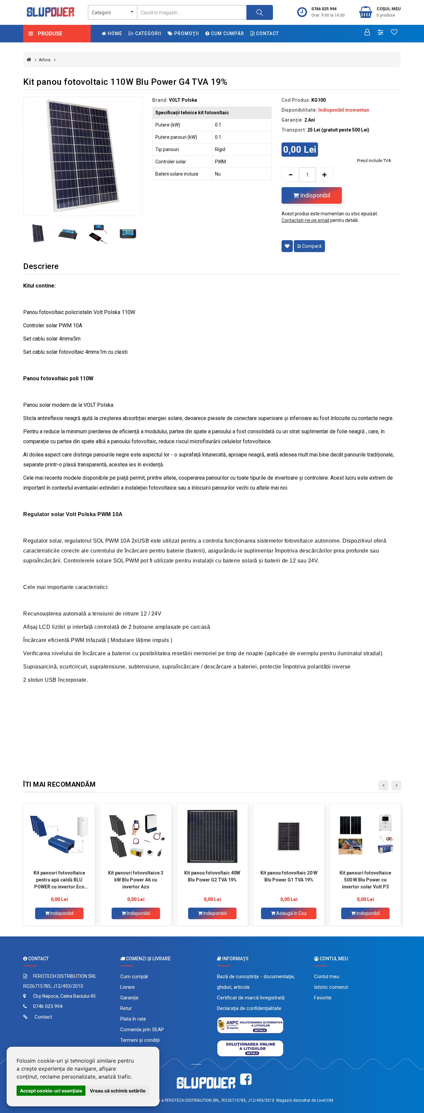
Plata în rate (133, 1019)
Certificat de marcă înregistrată (251, 998)
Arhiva (44, 60)
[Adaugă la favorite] (287, 246)
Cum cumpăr (227, 33)
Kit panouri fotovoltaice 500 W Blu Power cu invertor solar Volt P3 (365, 879)
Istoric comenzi (331, 987)
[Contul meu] (367, 32)
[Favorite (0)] (394, 32)
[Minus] (290, 174)
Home (114, 33)
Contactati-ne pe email (305, 220)
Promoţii (186, 33)
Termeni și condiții (140, 1040)
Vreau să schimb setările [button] (117, 1090)
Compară (311, 246)
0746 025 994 (324, 8)
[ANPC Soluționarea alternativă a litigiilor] (250, 1025)
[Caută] (259, 12)
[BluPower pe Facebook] (245, 1079)
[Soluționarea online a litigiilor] (250, 1048)
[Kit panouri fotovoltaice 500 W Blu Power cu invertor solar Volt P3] (365, 836)
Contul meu (326, 977)
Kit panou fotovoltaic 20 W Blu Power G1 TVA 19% (288, 876)
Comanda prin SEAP (142, 1030)
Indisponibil (314, 195)
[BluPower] (50, 12)
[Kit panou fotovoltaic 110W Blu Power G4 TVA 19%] (82, 156)
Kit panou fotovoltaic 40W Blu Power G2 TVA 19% (212, 876)
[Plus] (324, 174)
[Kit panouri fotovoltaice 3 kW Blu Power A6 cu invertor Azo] (135, 836)
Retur (126, 1008)
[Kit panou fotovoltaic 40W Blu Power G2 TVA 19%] (212, 836)
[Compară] (380, 32)
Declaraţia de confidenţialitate (249, 1008)
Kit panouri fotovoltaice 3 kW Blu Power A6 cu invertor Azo (135, 879)
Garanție (129, 998)
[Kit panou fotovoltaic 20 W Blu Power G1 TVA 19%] (288, 836)
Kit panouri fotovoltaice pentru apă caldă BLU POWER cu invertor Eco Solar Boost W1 (59, 879)
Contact (267, 33)
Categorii (147, 33)
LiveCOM (325, 1100)
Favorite (323, 998)
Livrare (127, 987)
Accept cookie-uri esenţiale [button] (51, 1090)
